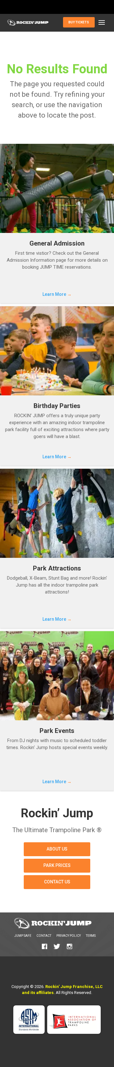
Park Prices (57, 865)
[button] (102, 23)
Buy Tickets (78, 22)
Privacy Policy (68, 935)
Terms (91, 935)
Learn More (57, 294)
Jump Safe (22, 935)
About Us (57, 848)
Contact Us (57, 881)
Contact (43, 935)
